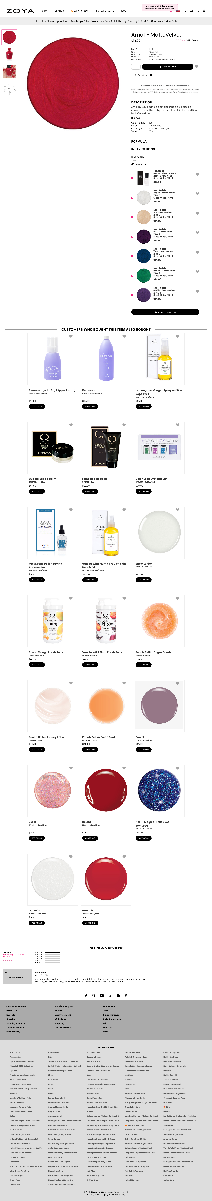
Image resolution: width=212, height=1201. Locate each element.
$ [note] (157, 182)
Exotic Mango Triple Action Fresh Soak (179, 1116)
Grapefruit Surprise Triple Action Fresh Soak (141, 1121)
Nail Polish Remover (134, 1171)
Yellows (13, 1093)
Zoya (105, 1011)
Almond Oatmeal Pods (135, 1093)
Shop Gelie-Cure (132, 1107)
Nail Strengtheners (133, 1052)
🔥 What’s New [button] (80, 11)
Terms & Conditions (16, 1028)
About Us (59, 1011)
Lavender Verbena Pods (20, 1107)
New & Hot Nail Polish (134, 1061)
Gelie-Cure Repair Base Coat (22, 1125)
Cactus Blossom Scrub (20, 1143)
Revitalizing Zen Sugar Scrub (61, 1143)
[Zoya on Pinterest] (125, 995)
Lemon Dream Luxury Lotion (99, 1166)
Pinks (50, 1075)
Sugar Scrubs (54, 1139)
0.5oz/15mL (144, 52)
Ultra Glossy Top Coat (19, 1171)
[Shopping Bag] (204, 11)
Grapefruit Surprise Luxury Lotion (63, 1166)
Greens (51, 1089)
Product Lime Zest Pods (97, 1102)
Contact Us (11, 1011)
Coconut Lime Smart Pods (98, 1071)
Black (127, 1089)
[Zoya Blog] (118, 995)
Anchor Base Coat (18, 1080)
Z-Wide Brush (16, 1130)
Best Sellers (130, 1084)
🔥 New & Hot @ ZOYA (134, 1125)
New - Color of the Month (174, 1066)
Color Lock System (171, 1052)
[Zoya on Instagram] (93, 995)
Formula (139, 141)
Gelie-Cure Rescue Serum (21, 1112)
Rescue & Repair (94, 1057)
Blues (50, 1084)
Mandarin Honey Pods (135, 1098)
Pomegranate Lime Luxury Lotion (178, 1162)
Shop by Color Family (173, 1084)
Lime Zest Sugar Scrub (20, 1134)
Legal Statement (63, 1015)
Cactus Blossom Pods (58, 1107)
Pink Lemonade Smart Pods (137, 1071)
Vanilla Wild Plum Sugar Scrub (62, 1130)
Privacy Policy (13, 1032)
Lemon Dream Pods (57, 1098)
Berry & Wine (131, 1112)
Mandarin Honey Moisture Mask (62, 1153)
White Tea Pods (17, 1102)
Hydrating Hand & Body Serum (100, 1148)
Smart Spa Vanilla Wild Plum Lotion (26, 1166)
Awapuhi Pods (93, 1093)
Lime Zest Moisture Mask (21, 1153)
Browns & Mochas (95, 1089)
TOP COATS (15, 1052)
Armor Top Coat (170, 1080)
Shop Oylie (168, 1125)
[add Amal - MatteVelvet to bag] (197, 66)
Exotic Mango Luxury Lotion (99, 1162)
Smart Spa (108, 1028)
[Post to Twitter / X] (135, 75)
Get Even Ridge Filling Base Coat (101, 1084)
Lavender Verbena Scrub (174, 1143)
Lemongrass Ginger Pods (174, 1093)
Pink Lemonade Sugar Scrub (22, 1075)
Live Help (10, 1015)
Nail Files (91, 1171)
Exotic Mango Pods (95, 1098)
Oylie (105, 1032)
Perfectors (14, 1162)
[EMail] (151, 75)
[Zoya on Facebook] (86, 995)
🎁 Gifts (166, 1107)
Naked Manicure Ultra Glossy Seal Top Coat (26, 1148)
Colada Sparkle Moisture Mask (138, 1148)
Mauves (166, 1112)
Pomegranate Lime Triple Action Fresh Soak (64, 1121)
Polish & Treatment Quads (136, 1057)
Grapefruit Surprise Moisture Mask (140, 1153)
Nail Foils (129, 1175)
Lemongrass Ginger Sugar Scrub (101, 1143)
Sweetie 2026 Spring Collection (138, 1066)
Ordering (10, 1019)
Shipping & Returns (15, 1023)
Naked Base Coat (55, 1171)
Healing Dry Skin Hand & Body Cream (103, 1125)
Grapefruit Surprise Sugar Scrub (101, 1134)
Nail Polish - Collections (97, 1080)
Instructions (143, 149)
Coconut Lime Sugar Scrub (60, 1071)
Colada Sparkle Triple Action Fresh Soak (103, 1116)
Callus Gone (168, 1180)
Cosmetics (168, 1175)
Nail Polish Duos (170, 1057)
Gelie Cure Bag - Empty (173, 1166)
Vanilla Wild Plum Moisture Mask (178, 1148)
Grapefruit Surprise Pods (174, 1098)
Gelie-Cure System (112, 1019)
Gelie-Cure (15, 1184)
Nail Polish (136, 118)
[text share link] (154, 75)
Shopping (59, 1023)
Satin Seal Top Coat (95, 1175)
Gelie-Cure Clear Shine (58, 1148)
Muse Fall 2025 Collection (21, 1066)
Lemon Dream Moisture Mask (176, 1153)
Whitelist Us (60, 1019)
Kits (50, 1057)
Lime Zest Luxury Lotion (135, 1162)
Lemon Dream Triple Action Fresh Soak (179, 1121)
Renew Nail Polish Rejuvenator (23, 1089)
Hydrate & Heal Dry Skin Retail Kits (102, 1107)
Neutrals (167, 1071)
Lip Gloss (129, 1075)
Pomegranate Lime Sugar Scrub (177, 1130)
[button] (20, 11)
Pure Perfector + (55, 1157)
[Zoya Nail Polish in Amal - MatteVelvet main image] (9, 37)
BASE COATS (53, 1052)
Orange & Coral (55, 1116)
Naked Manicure (111, 1015)
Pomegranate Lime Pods (59, 1102)
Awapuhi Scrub (170, 1139)
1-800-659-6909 (63, 1028)
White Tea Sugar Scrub (173, 1134)
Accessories (15, 1057)
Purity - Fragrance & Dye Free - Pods (141, 1102)
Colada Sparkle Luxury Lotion (138, 1166)
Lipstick (13, 1071)
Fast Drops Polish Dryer (20, 1084)
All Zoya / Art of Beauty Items (61, 1184)
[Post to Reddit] (143, 75)
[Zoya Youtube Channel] (101, 995)
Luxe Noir (167, 1102)
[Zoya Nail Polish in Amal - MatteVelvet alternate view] (9, 54)
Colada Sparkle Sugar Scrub (99, 1130)
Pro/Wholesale (104, 11)
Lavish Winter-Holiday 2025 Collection (64, 1066)
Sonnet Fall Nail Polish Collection (63, 1061)
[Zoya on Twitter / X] (110, 995)
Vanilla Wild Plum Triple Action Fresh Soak (141, 1116)
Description (141, 102)
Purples (128, 1080)
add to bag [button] (159, 67)
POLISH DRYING (93, 1052)
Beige (12, 1116)
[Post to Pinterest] (139, 75)
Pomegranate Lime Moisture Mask (102, 1153)
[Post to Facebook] (132, 75)
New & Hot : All (93, 1061)
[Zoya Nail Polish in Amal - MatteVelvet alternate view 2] (9, 72)
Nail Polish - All (170, 1075)
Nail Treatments (170, 1171)
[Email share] (151, 75)
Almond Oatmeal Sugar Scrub (138, 1143)
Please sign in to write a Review (14, 956)
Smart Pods (15, 1180)
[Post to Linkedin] (147, 75)
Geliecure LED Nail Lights (59, 1162)
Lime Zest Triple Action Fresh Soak (25, 1121)
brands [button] (59, 11)
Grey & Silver (54, 1112)
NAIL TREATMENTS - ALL (58, 1125)
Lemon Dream (131, 1134)
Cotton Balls (169, 1157)
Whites (90, 1112)
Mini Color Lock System (173, 1089)
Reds (89, 1075)
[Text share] (154, 75)
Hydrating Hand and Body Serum (101, 1139)
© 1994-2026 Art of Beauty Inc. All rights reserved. (106, 1193)
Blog (124, 11)
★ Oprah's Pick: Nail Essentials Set (25, 1139)
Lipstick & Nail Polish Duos (22, 1061)
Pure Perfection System (97, 1157)
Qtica (105, 1023)
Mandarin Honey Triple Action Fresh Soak (103, 1121)
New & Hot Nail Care (172, 1061)
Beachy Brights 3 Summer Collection (103, 1066)
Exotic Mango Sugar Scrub (59, 1134)
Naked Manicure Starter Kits (60, 1180)
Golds (51, 1093)
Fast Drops (53, 1080)
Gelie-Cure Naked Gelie (135, 1139)
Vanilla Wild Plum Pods (20, 1098)
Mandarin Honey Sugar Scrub (138, 1130)
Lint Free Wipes (17, 1175)
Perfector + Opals (17, 1157)
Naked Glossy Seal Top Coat (60, 1175)
